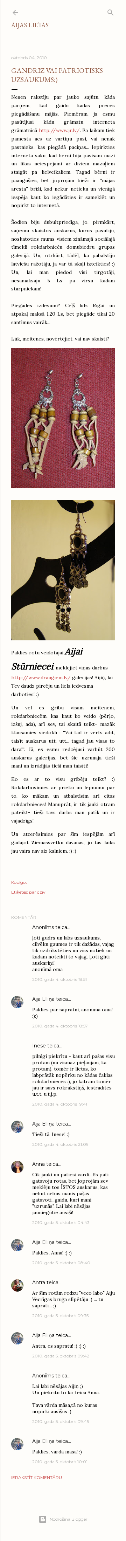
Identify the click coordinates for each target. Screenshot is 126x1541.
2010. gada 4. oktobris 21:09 (60, 1144)
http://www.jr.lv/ (59, 130)
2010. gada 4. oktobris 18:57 (60, 1026)
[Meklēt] (110, 11)
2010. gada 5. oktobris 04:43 (61, 1222)
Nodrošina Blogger (69, 1519)
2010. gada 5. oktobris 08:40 (61, 1262)
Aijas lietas (30, 25)
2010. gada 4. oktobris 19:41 (59, 1104)
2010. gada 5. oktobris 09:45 (60, 1421)
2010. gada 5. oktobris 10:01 (60, 1461)
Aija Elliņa (43, 999)
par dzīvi (38, 892)
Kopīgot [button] (19, 882)
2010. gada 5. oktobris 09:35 (60, 1315)
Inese (39, 1046)
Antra (38, 1282)
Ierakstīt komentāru (36, 1477)
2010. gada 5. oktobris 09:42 (60, 1355)
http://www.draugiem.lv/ (41, 677)
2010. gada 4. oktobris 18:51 (59, 979)
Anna (38, 1164)
